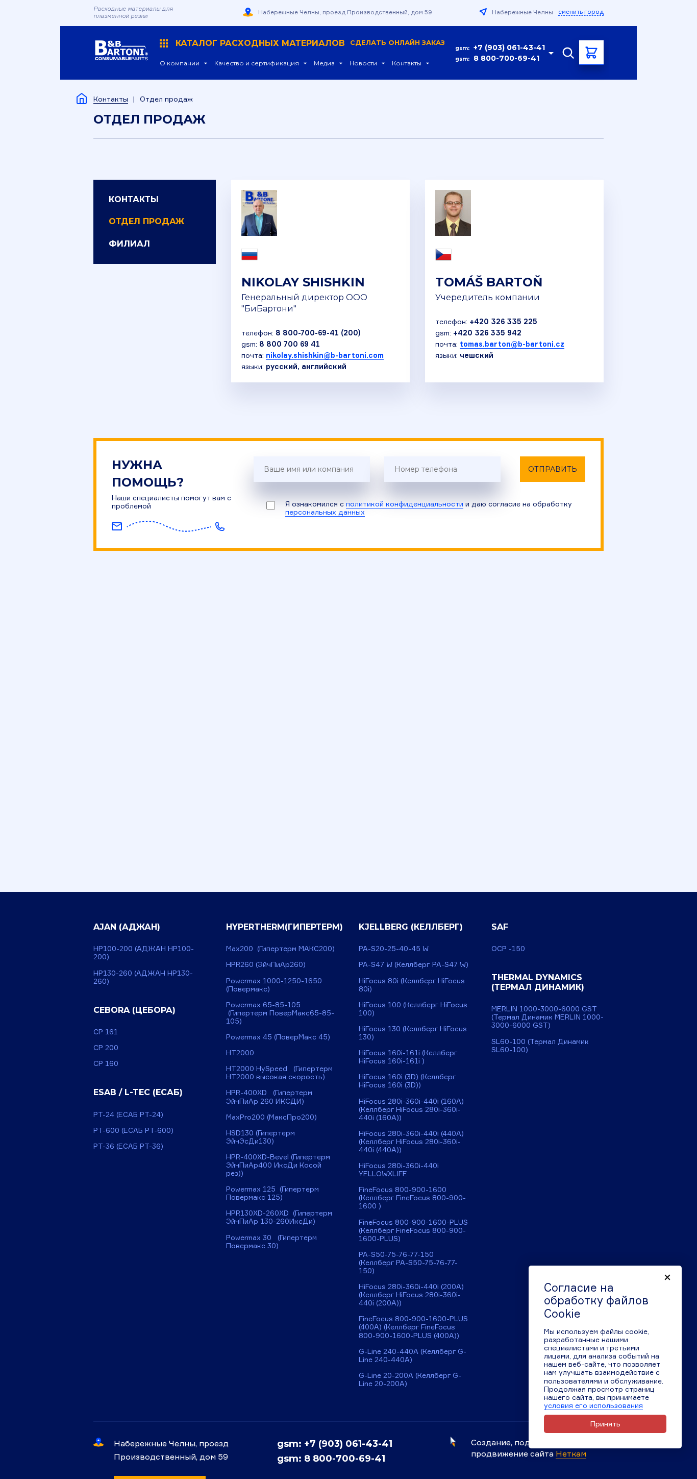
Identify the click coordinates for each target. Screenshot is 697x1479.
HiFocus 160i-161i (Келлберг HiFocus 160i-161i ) (408, 1056)
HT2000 (240, 1052)
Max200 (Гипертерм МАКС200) (280, 948)
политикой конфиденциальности (404, 503)
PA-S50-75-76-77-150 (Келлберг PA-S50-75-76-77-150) (408, 1262)
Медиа (324, 63)
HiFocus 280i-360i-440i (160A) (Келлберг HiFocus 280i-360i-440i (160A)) (411, 1109)
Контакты (406, 63)
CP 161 (105, 1031)
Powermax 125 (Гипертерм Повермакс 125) (272, 1192)
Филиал (129, 244)
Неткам (571, 1453)
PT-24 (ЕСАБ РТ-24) (128, 1114)
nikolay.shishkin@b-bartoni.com (325, 355)
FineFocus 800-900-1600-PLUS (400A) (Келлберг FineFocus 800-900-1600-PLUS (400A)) (413, 1326)
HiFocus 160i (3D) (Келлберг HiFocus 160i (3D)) (407, 1080)
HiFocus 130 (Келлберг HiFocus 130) (413, 1032)
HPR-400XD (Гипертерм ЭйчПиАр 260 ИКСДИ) (269, 1096)
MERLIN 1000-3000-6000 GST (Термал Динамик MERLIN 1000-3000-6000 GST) (547, 1016)
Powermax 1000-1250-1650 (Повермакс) (274, 984)
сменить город (581, 11)
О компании (180, 63)
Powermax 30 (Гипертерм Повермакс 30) (271, 1241)
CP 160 (105, 1063)
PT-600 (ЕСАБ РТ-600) (133, 1130)
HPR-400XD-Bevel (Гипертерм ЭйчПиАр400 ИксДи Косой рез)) (278, 1164)
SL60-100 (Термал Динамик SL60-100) (540, 1045)
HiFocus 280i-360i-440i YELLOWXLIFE (399, 1169)
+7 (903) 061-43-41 (509, 47)
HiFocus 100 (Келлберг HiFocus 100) (413, 1008)
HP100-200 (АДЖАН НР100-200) (143, 952)
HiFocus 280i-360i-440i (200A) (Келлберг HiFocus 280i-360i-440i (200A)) (411, 1294)
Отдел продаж (146, 221)
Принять (605, 1423)
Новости (363, 63)
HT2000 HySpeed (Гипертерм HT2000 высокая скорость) (279, 1072)
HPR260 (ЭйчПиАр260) (266, 964)
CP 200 (105, 1047)
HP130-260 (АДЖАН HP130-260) (143, 976)
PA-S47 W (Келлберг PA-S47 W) (413, 964)
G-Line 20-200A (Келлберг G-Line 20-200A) (410, 1379)
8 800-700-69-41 (506, 58)
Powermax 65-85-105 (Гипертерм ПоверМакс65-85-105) (280, 1012)
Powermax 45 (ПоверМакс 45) (278, 1036)
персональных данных (325, 511)
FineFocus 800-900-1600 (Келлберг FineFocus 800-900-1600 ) (412, 1197)
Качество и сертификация (256, 63)
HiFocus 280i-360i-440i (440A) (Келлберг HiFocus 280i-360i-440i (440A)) (411, 1141)
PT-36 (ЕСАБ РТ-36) (128, 1146)
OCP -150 (508, 948)
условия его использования (593, 1405)
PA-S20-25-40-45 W (394, 948)
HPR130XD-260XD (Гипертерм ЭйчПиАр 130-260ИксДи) (279, 1216)
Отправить (552, 469)
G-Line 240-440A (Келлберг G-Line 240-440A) (412, 1355)
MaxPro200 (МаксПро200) (271, 1116)
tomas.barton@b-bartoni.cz (512, 344)
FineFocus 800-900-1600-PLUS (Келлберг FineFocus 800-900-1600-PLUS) (413, 1230)
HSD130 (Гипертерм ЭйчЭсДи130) (260, 1136)
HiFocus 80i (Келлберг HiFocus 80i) (412, 984)
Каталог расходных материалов (310, 43)
